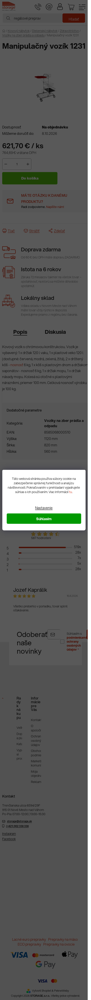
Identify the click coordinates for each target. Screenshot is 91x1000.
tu (70, 492)
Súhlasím (43, 518)
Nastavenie (44, 507)
